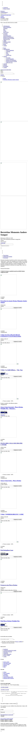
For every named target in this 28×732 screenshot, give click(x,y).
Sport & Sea (5, 32)
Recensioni (5, 257)
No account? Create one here (7, 718)
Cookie (4, 656)
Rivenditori (5, 66)
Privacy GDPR (6, 8)
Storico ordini (6, 662)
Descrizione (5, 255)
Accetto (2, 729)
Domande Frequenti (7, 651)
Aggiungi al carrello (5, 245)
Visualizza (3, 414)
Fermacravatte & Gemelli (8, 38)
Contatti (5, 67)
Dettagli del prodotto (7, 256)
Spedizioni (5, 7)
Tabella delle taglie (7, 654)
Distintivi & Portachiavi (8, 37)
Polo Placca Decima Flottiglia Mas (10, 621)
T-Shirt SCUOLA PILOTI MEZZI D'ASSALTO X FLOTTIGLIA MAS (11, 335)
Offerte (4, 672)
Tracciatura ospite (7, 663)
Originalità (5, 652)
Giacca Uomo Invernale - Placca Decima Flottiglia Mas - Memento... (12, 407)
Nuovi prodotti (6, 673)
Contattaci (5, 674)
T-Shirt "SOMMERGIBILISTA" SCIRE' (12, 514)
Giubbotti (5, 28)
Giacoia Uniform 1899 (8, 677)
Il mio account (6, 664)
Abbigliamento (6, 49)
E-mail (2, 709)
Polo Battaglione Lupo (7, 550)
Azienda (5, 63)
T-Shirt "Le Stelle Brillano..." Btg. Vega (12, 370)
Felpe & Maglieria (7, 27)
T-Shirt (4, 31)
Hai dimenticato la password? (7, 714)
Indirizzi (5, 665)
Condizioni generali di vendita (9, 650)
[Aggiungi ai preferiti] (1, 247)
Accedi (2, 716)
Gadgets (5, 56)
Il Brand (5, 65)
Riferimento (3, 238)
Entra (4, 666)
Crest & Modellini (7, 35)
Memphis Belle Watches (8, 678)
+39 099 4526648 (4, 687)
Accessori (5, 34)
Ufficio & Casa (6, 39)
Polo (4, 29)
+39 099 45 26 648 (5, 689)
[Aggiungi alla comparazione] (1, 248)
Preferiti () (3, 11)
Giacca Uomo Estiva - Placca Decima (11, 480)
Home (4, 48)
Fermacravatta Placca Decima (9, 585)
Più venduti (5, 675)
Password (3, 712)
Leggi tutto (3, 243)
